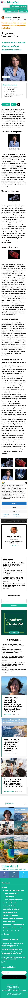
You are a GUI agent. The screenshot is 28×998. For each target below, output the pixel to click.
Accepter (14, 503)
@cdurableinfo (9, 803)
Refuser (14, 507)
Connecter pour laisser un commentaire (14, 521)
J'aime (4, 871)
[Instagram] (12, 545)
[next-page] (5, 962)
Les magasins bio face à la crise (11, 949)
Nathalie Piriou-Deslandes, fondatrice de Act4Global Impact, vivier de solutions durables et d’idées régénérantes (14, 565)
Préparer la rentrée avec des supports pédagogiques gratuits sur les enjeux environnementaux (14, 585)
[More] (18, 104)
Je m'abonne (14, 605)
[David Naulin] (3, 17)
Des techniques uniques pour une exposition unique (13, 95)
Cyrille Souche (7, 714)
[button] (25, 483)
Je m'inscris (14, 977)
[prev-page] (2, 962)
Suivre (25, 804)
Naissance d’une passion (12, 87)
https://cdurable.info (14, 539)
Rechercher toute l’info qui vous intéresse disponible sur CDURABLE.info (12, 945)
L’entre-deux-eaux (10, 91)
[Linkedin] (15, 545)
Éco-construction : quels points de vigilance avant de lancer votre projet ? (13, 645)
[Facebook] (10, 545)
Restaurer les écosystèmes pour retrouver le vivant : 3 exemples (13, 670)
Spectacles (6, 77)
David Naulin (8, 17)
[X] (18, 545)
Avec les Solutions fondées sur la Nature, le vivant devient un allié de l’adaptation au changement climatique (13, 664)
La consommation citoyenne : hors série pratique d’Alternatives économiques (12, 953)
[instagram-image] (7, 814)
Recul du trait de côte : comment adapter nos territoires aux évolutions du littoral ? (14, 572)
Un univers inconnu (10, 89)
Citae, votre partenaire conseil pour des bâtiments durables (13, 958)
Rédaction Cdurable (9, 791)
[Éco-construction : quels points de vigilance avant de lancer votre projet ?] (14, 767)
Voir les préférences (14, 511)
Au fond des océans (11, 93)
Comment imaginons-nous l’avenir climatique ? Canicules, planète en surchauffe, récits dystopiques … (13, 578)
